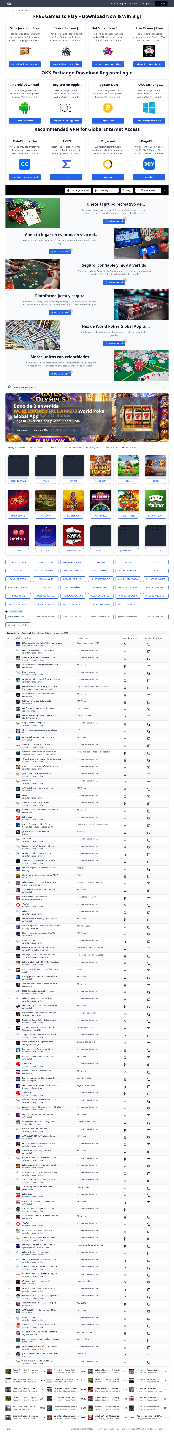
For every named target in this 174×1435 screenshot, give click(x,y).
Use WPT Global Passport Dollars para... (39, 1201)
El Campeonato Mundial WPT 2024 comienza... (42, 643)
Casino (133, 3)
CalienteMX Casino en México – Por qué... (39, 1012)
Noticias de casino (128, 596)
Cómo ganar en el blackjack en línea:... (38, 1042)
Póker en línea (73, 587)
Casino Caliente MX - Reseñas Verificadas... (40, 1266)
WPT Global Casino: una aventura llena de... (40, 1216)
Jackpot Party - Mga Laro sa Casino (129, 550)
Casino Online (24, 10)
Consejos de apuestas (101, 587)
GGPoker (25, 834)
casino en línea (28, 711)
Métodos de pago (45, 596)
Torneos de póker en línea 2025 (35, 957)
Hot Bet (73, 481)
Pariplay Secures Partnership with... (37, 1049)
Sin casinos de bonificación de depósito (39, 754)
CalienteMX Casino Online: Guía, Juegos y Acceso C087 (116, 1429)
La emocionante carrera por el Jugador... (39, 1121)
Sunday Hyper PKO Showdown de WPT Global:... (42, 925)
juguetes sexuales (30, 1334)
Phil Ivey (25, 870)
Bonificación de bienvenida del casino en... (40, 708)
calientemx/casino (46, 604)
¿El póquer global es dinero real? (36, 1281)
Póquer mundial (29, 1283)
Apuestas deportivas (101, 570)
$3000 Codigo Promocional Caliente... (38, 991)
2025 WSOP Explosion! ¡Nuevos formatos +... (41, 969)
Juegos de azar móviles (74, 579)
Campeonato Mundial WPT (33, 645)
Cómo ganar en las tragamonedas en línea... (41, 1085)
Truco (46, 481)
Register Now (108, 85)
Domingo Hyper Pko (30, 928)
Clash (156, 481)
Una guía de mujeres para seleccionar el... (40, 1332)
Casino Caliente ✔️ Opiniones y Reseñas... (40, 846)
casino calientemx (101, 604)
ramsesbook (73, 516)
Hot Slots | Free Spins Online (108, 28)
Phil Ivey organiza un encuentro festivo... (39, 867)
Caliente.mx (27, 817)
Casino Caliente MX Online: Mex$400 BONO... (41, 1107)
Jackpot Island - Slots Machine (157, 550)
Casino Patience (156, 516)
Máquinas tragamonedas (74, 562)
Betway (25, 795)
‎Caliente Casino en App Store (34, 1129)
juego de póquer (118, 3)
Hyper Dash (27, 1356)
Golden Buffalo (18, 481)
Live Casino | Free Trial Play (149, 28)
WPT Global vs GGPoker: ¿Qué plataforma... (40, 918)
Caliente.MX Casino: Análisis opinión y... (39, 1324)
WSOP (24, 877)
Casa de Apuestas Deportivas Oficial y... (39, 1208)
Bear (128, 481)
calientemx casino (18, 604)
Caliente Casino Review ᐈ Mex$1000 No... (39, 657)
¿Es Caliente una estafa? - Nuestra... (37, 773)
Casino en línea (18, 562)
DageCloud (149, 141)
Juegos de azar (46, 562)
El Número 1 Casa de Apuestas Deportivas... (41, 1295)
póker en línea (28, 1189)
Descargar (161, 3)
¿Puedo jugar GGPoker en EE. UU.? (36, 831)
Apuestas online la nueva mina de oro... (39, 1143)
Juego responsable (101, 579)
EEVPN (66, 141)
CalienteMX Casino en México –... (36, 896)
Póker (156, 562)
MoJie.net (108, 141)
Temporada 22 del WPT (32, 1124)
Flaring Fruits (18, 516)
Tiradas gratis (18, 596)
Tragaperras (147, 3)
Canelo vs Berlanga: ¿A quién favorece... (39, 1179)
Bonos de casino (18, 579)
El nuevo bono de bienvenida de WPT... (38, 933)
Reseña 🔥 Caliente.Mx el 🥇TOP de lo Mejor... (41, 679)
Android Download (24, 85)
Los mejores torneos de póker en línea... (39, 954)
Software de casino (73, 596)
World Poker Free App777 (45, 411)
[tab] (16, 447)
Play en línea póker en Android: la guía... (39, 947)
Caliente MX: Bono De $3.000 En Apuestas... (40, 962)
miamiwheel (101, 516)
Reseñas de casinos (155, 579)
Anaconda (46, 516)
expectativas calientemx (32, 899)
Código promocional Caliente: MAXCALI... (39, 650)
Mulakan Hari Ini (114, 222)
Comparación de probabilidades (129, 587)
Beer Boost (100, 481)
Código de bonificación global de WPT (38, 827)
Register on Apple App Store (66, 85)
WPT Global (27, 667)
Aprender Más (41, 430)
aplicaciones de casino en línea (35, 1247)
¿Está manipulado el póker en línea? (37, 1187)
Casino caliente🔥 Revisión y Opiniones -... (40, 1346)
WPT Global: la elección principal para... (39, 788)
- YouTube (26, 904)
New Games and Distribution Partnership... (40, 1172)
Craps (156, 570)
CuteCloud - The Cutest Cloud (25, 141)
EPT (23, 732)
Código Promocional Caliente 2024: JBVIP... (40, 1274)
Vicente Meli (27, 1305)
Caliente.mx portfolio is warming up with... (40, 1165)
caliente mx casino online (129, 604)
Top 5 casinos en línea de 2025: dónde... (39, 1027)
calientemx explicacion (32, 1015)
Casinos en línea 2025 (31, 1030)
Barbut (18, 550)
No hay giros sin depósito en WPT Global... (40, 976)
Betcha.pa (26, 780)
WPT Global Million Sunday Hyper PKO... (39, 1310)
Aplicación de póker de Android (35, 950)
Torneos (46, 587)
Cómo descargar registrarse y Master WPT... (41, 1005)
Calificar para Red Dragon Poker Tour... (38, 1150)
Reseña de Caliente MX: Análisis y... (37, 853)
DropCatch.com (28, 672)
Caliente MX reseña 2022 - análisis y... (38, 744)
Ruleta (128, 562)
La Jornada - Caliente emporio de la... (38, 1230)
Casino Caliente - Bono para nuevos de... (39, 1288)
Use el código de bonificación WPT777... (39, 824)
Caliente (25, 911)
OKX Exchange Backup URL (149, 85)
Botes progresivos (73, 570)
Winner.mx (26, 838)
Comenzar (22, 430)
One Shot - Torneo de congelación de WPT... (40, 809)
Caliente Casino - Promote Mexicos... (37, 998)
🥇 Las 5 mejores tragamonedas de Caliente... (41, 759)
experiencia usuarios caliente (34, 885)
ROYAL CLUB (101, 550)
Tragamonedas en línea (129, 570)
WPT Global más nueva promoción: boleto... (40, 664)
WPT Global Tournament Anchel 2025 (38, 737)
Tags (13, 10)
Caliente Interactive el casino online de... (39, 1237)
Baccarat (45, 550)
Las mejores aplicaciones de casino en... (39, 1245)
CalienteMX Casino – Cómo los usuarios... (39, 882)
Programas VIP (46, 579)
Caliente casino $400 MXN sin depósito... (39, 860)
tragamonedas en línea (32, 1088)
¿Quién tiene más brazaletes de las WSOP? (40, 875)
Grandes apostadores (128, 579)
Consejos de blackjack (31, 1044)
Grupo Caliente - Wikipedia (33, 722)
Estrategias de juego (18, 587)
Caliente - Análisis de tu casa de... (36, 802)
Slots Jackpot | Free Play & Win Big (24, 28)
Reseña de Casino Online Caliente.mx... (39, 1020)
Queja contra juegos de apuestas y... (37, 1361)
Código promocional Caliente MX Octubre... (40, 1259)
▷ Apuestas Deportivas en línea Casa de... (40, 1034)
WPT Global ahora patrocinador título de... (40, 693)
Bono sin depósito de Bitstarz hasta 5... (38, 1078)
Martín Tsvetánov (29, 718)
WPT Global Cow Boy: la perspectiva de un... (40, 686)
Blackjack (100, 562)
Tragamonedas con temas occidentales (38, 689)
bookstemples (128, 516)
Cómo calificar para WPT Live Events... (38, 1114)
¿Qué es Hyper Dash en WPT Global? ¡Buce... (41, 1353)
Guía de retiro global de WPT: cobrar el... (39, 889)
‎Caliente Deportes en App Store (35, 1252)
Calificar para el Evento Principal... (36, 701)
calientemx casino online (74, 604)
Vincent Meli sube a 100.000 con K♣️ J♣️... (40, 1303)
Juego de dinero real (156, 596)
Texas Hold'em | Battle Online (66, 28)
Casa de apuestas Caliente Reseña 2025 (39, 1100)
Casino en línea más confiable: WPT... (38, 1071)
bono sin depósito (29, 1080)
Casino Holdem (73, 550)
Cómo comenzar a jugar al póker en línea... (40, 1339)
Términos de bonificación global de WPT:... (40, 983)
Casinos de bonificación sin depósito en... (39, 751)
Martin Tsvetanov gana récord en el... (38, 715)
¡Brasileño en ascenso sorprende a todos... (40, 730)
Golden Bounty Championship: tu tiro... (39, 1056)
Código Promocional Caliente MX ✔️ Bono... (40, 1158)
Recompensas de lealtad (102, 596)
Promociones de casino (157, 587)
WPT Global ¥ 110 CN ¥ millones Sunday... (40, 1136)
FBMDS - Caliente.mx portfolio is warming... (40, 766)
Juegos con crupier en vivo (47, 570)
